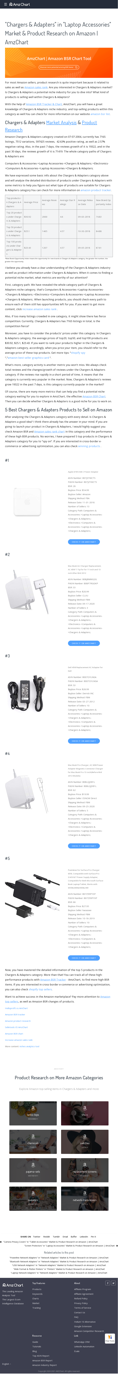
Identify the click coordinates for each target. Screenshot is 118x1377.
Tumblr (56, 1236)
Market (35, 1303)
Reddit (46, 1236)
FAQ (76, 1317)
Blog (34, 1351)
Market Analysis (61, 122)
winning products (89, 446)
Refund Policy (81, 1298)
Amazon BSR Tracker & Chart (44, 104)
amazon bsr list (100, 114)
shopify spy (78, 352)
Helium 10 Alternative (85, 1321)
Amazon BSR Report (42, 1360)
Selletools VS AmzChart (16, 1027)
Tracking (36, 1307)
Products (36, 1289)
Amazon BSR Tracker (53, 979)
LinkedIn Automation (84, 1346)
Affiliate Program (82, 1289)
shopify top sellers (40, 989)
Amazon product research (18, 1020)
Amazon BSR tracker (15, 1014)
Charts (35, 1298)
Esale (76, 1351)
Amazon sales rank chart (49, 431)
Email (65, 1236)
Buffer (74, 1236)
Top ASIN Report (40, 1355)
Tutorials (36, 1346)
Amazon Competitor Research (89, 1331)
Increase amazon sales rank (18, 1039)
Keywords (37, 1293)
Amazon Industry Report (44, 1365)
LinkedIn (84, 1236)
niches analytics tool (29, 1046)
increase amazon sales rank (39, 309)
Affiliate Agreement (83, 1293)
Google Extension (83, 1326)
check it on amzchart (84, 542)
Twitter (36, 1236)
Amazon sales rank (36, 87)
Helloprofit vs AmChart (16, 1008)
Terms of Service (82, 1307)
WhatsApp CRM (82, 1341)
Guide (35, 1341)
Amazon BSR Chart (93, 396)
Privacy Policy (81, 1303)
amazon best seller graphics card (28, 357)
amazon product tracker (96, 190)
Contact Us (79, 1312)
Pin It (93, 1236)
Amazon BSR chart (14, 1033)
